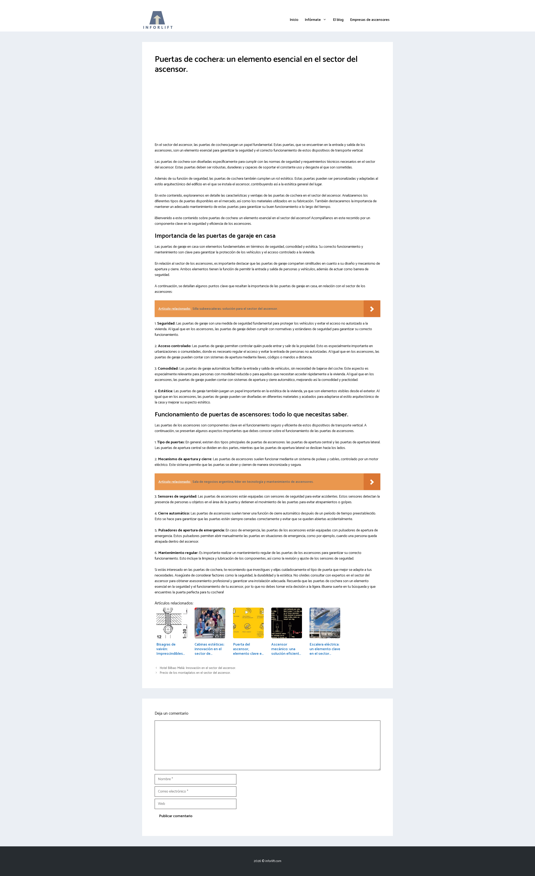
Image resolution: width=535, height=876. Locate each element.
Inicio (294, 20)
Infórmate (313, 20)
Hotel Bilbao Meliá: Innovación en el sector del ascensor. (198, 668)
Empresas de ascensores (370, 20)
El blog (338, 20)
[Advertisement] (267, 111)
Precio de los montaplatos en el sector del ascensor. (195, 673)
